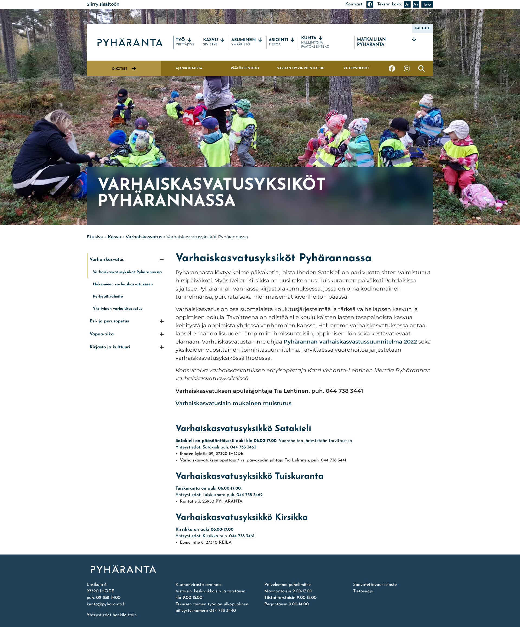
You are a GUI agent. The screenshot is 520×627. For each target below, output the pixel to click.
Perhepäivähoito (108, 297)
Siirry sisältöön (103, 4)
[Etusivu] (260, 569)
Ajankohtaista (189, 68)
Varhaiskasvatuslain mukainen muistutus (233, 403)
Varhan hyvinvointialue (300, 68)
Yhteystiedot (356, 68)
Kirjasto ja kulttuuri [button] (110, 347)
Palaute (422, 28)
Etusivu (95, 236)
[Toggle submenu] (162, 259)
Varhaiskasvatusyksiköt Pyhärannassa (127, 272)
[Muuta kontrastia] (369, 4)
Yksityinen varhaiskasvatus (117, 309)
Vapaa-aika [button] (102, 334)
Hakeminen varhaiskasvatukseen (123, 284)
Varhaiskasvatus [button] (107, 260)
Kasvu (114, 236)
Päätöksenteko (245, 68)
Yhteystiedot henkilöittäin (112, 615)
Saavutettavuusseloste (375, 585)
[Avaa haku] (421, 68)
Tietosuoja (363, 591)
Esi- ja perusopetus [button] (109, 321)
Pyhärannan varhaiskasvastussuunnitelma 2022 (350, 341)
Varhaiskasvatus (144, 236)
